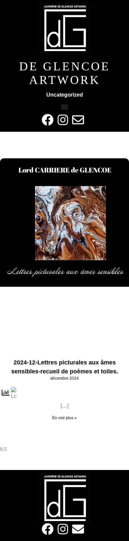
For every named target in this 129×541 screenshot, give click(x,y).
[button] (64, 107)
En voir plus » (64, 418)
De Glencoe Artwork (64, 73)
